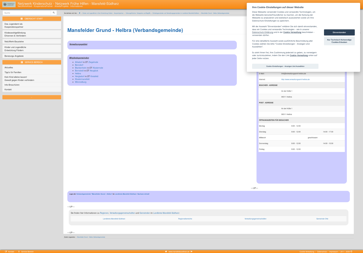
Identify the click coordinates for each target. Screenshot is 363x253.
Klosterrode (98, 67)
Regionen (104, 212)
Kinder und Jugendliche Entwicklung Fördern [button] (15, 49)
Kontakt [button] (8, 89)
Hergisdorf (79, 76)
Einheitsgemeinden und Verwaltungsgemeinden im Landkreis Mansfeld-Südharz (176, 13)
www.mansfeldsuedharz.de (179, 251)
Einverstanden (339, 32)
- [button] (31, 97)
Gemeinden (145, 212)
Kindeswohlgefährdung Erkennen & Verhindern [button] (15, 34)
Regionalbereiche (185, 218)
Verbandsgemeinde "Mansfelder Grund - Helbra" (94, 194)
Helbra (78, 73)
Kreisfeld (94, 76)
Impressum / (334, 251)
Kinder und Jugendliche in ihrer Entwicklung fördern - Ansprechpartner (103, 13)
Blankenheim (81, 67)
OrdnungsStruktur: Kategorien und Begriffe (138, 13)
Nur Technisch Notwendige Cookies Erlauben (339, 41)
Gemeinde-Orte (322, 218)
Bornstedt (79, 70)
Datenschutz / (322, 251)
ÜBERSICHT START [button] (34, 18)
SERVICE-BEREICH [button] (34, 62)
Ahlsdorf (78, 62)
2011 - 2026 (345, 251)
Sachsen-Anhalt (143, 194)
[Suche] (54, 12)
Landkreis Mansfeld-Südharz (125, 194)
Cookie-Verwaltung (307, 251)
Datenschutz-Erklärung (262, 32)
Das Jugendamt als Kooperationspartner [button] (14, 25)
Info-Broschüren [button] (12, 84)
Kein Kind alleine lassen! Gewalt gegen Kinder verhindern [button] (19, 78)
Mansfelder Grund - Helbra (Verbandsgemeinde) (215, 13)
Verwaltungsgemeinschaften (122, 212)
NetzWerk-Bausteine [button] (14, 41)
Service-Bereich (27, 251)
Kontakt (13, 251)
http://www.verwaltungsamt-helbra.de (295, 79)
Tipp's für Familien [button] (13, 72)
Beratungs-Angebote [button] (14, 55)
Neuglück (94, 70)
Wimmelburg (80, 81)
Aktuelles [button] (9, 67)
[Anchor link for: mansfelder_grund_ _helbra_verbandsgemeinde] (185, 29)
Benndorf (79, 64)
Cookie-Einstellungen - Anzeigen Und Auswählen (285, 66)
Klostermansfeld (82, 79)
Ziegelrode (93, 62)
